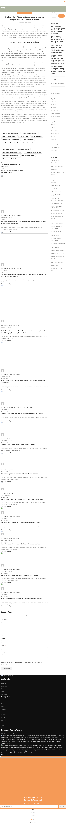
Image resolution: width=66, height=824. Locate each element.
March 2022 (54, 130)
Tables (3, 703)
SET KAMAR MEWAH (57, 224)
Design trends (55, 180)
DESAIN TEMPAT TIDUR (58, 177)
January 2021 (54, 145)
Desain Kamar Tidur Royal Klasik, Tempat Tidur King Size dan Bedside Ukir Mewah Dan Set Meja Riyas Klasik (58, 49)
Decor (2, 725)
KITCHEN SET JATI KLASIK (11, 11)
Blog (2, 691)
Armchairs (4, 709)
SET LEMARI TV (55, 236)
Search (53, 12)
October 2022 (55, 119)
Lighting (3, 720)
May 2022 (53, 124)
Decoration (54, 169)
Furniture (53, 182)
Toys (2, 723)
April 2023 (54, 101)
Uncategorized (55, 265)
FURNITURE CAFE (56, 185)
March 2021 (54, 142)
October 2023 (55, 96)
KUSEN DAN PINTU (56, 203)
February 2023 (55, 107)
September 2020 (56, 147)
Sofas (2, 706)
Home (2, 11)
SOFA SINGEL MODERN (57, 253)
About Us (3, 683)
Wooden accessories (57, 273)
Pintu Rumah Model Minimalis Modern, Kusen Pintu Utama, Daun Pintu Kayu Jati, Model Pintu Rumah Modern (58, 30)
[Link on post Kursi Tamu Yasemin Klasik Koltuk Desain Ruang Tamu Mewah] (25, 342)
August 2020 (54, 150)
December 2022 (55, 113)
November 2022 (55, 116)
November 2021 (55, 133)
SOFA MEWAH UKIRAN (57, 250)
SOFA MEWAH (55, 248)
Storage (3, 714)
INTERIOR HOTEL (56, 191)
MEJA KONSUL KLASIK (57, 210)
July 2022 (53, 122)
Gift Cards (4, 694)
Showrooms (4, 688)
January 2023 (55, 110)
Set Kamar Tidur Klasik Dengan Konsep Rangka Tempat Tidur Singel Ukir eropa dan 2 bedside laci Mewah (58, 70)
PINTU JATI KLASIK (56, 221)
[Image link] (11, 676)
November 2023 (55, 93)
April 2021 (53, 139)
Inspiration (54, 188)
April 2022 (54, 127)
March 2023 (54, 104)
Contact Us (4, 686)
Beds (2, 712)
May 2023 (53, 99)
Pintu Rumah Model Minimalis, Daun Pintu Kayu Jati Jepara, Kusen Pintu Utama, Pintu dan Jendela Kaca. (57, 39)
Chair (2, 701)
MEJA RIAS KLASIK (56, 213)
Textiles (3, 717)
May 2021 (53, 136)
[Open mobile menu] (1, 1)
